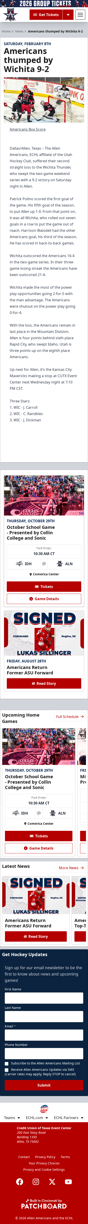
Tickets (46, 586)
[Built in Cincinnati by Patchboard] (44, 1204)
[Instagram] (36, 1181)
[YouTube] (68, 1181)
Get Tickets (49, 14)
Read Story (46, 683)
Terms (65, 1157)
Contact (24, 1157)
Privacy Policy (45, 1157)
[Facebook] (19, 1181)
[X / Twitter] (52, 1181)
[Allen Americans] (11, 14)
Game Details (47, 598)
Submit (44, 1085)
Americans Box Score (28, 129)
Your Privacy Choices (44, 1163)
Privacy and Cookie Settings (44, 1169)
